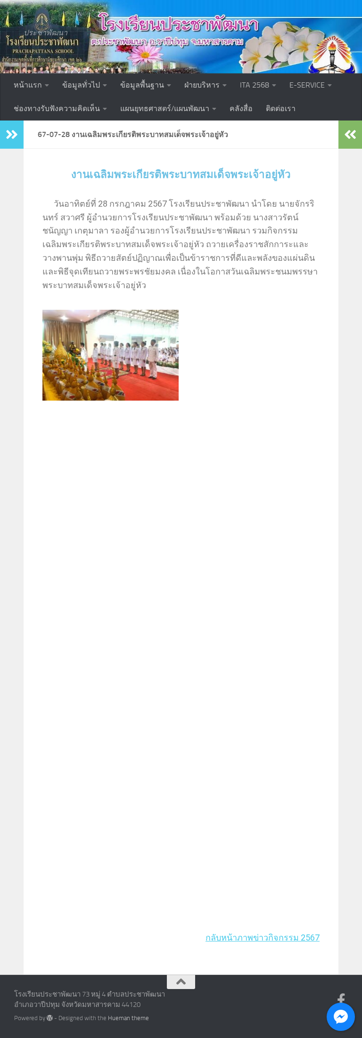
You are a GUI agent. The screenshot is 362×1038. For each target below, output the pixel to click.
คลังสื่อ (241, 108)
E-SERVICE (307, 84)
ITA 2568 (254, 84)
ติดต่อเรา (281, 108)
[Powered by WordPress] (50, 1018)
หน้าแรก (28, 84)
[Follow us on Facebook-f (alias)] (341, 1000)
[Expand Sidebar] (12, 135)
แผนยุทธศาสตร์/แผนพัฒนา (164, 108)
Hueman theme (128, 1018)
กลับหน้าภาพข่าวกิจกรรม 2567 (263, 937)
